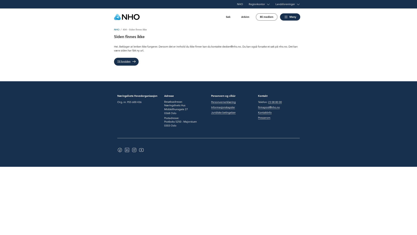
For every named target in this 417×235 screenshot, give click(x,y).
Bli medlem (266, 16)
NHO (116, 29)
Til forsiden (123, 61)
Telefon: (270, 102)
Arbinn (245, 16)
